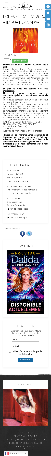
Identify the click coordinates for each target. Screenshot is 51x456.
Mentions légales (25, 436)
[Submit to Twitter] (29, 233)
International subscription (20, 193)
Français (14, 453)
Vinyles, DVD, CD (15, 174)
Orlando (37, 443)
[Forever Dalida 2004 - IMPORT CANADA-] (25, 40)
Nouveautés (13, 170)
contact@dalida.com (17, 95)
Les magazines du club (18, 180)
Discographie (25, 384)
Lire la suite (25, 411)
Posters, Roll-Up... (16, 177)
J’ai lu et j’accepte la (26, 352)
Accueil (6, 7)
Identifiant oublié (17, 205)
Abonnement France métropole (22, 189)
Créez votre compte (18, 217)
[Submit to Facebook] (23, 233)
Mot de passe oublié (18, 208)
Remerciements (19, 443)
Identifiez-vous (15, 201)
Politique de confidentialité (30, 352)
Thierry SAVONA (26, 446)
